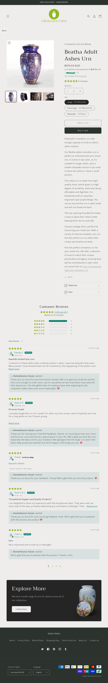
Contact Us (94, 641)
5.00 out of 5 (61, 312)
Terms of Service (69, 641)
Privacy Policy (23, 641)
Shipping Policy (53, 641)
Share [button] (70, 277)
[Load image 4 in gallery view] (48, 96)
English (39, 672)
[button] (8, 16)
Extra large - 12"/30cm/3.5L (79, 108)
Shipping (82, 76)
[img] (15, 348)
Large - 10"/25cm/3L (76, 102)
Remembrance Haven (94, 676)
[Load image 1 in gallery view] (10, 96)
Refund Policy (38, 641)
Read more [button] (14, 369)
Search (12, 641)
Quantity (68, 86)
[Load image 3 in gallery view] (35, 96)
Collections (21, 609)
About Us (83, 641)
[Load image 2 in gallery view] (23, 96)
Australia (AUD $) (17, 672)
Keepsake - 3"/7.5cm (76, 114)
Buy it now (83, 130)
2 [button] (52, 566)
